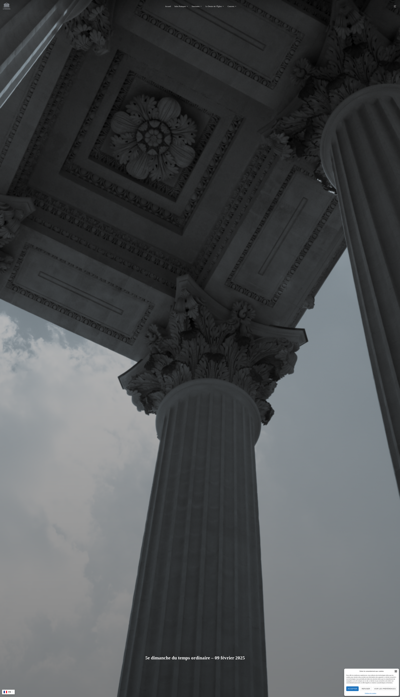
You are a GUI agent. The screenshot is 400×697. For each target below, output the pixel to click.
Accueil (168, 6)
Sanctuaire (196, 6)
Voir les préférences (385, 689)
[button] (396, 671)
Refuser (366, 689)
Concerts (231, 6)
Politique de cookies (370, 693)
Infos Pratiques (180, 6)
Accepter (352, 689)
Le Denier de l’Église (214, 6)
